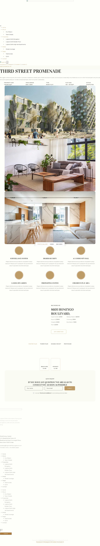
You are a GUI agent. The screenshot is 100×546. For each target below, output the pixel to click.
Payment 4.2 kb (55, 367)
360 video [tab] (59, 244)
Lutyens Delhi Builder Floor (13, 41)
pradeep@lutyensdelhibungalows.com (11, 445)
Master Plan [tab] (33, 344)
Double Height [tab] (56, 344)
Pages (4, 51)
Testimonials (9, 54)
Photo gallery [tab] (43, 244)
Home (4, 27)
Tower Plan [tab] (44, 344)
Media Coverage (10, 49)
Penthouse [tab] (67, 344)
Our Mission (9, 32)
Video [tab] (52, 244)
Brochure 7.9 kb (44, 367)
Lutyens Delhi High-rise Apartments (16, 44)
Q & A (7, 56)
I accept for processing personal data (51, 393)
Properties (5, 36)
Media (4, 46)
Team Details (9, 34)
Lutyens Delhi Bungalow (12, 39)
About (4, 29)
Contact (4, 58)
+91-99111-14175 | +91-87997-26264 (9, 447)
